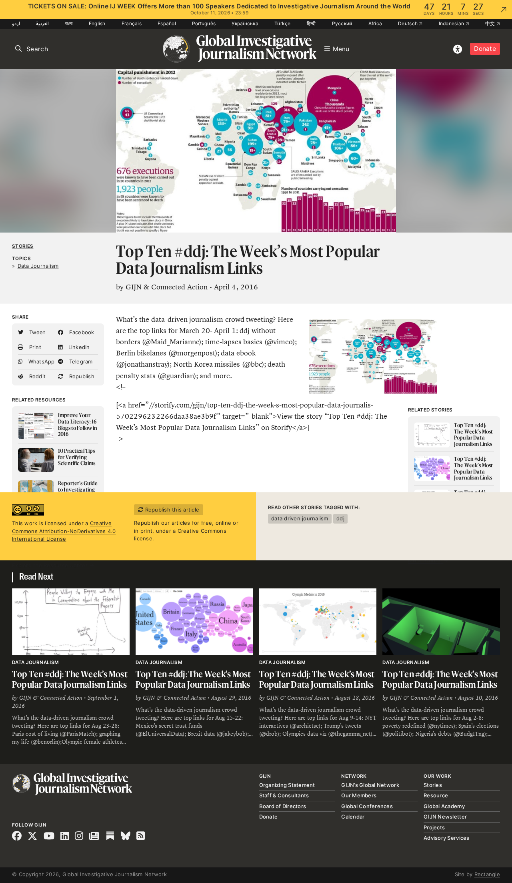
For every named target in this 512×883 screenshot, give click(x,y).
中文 (490, 23)
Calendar (352, 816)
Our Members (358, 795)
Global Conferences (367, 806)
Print (34, 347)
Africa (375, 23)
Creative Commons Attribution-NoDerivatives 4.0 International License (64, 531)
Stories (22, 246)
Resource (436, 795)
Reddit (36, 376)
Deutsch (408, 23)
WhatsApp (40, 361)
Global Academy (444, 806)
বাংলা (69, 23)
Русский (342, 23)
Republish (80, 376)
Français (132, 23)
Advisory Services (446, 838)
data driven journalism (299, 518)
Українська (245, 23)
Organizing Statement (287, 785)
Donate (485, 48)
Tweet (36, 332)
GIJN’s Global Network (370, 785)
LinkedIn (78, 347)
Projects (434, 827)
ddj (340, 518)
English (97, 23)
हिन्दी (311, 23)
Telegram (79, 361)
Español (167, 23)
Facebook (80, 332)
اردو (16, 23)
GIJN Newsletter (445, 816)
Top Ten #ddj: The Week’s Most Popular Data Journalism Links (70, 679)
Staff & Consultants (284, 795)
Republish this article (171, 509)
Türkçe (282, 23)
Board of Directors (282, 806)
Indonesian (452, 23)
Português (204, 23)
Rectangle (487, 874)
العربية (42, 23)
